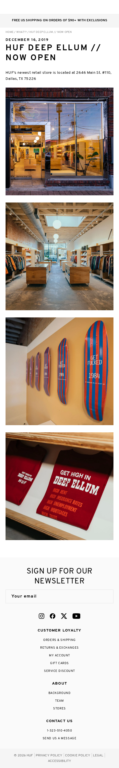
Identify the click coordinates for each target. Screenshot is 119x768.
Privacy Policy (49, 755)
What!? (21, 32)
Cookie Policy (77, 755)
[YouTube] (76, 616)
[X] (64, 616)
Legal (98, 755)
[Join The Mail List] (103, 596)
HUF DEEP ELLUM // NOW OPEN (50, 32)
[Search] (77, 6)
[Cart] (99, 6)
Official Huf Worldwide (18, 6)
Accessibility (59, 761)
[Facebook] (52, 616)
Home (10, 32)
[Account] (88, 6)
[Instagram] (41, 616)
